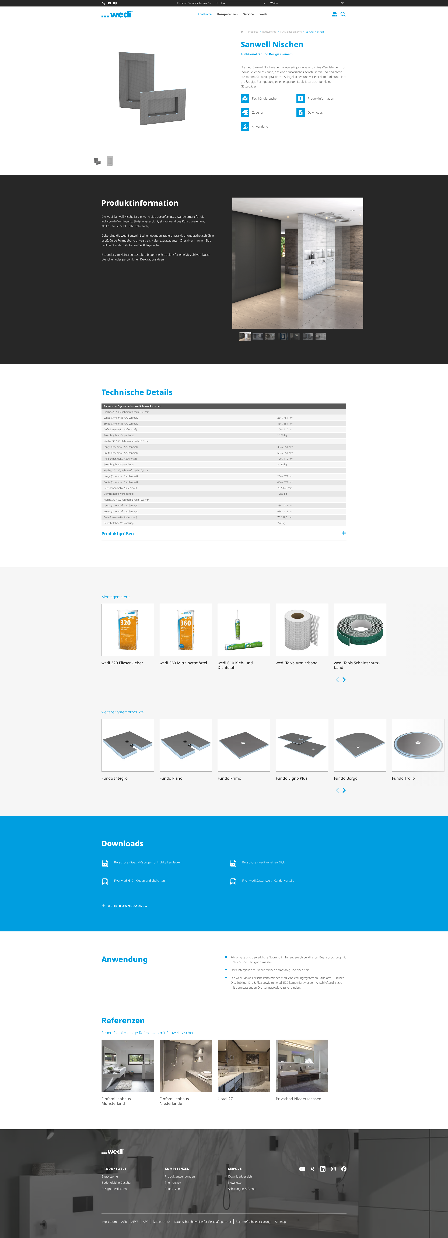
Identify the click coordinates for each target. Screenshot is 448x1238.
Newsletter (235, 1183)
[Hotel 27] (244, 1073)
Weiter (274, 3)
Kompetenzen (227, 14)
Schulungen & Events (242, 1189)
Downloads (315, 112)
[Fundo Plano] (186, 750)
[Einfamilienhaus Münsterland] (128, 1073)
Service (248, 14)
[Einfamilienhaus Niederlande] (186, 1073)
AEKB (134, 1222)
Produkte (205, 14)
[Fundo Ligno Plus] (302, 750)
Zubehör (258, 112)
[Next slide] (221, 161)
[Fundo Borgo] (360, 750)
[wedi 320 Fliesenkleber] (128, 637)
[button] (97, 161)
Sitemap (280, 1222)
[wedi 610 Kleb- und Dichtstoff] (244, 637)
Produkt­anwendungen (180, 1176)
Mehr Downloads (124, 906)
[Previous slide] (235, 336)
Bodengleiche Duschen (117, 1183)
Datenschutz (161, 1222)
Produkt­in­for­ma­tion (321, 98)
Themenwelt (173, 1183)
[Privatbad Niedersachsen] (302, 1073)
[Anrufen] (104, 3)
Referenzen (172, 1189)
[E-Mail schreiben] (109, 3)
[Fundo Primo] (244, 750)
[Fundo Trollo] (418, 750)
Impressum (109, 1222)
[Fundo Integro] (128, 750)
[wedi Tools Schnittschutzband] (360, 637)
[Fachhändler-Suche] (115, 3)
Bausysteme (110, 1176)
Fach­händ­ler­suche (264, 98)
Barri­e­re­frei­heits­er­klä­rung (253, 1222)
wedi (263, 14)
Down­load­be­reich (240, 1176)
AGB (124, 1222)
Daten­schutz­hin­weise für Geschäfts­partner (202, 1222)
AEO (146, 1222)
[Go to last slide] (88, 161)
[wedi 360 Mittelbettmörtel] (186, 637)
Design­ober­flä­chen (114, 1189)
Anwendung (260, 126)
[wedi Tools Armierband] (302, 637)
